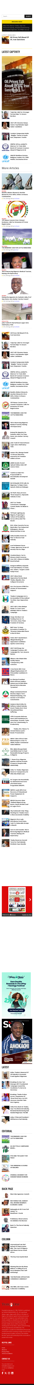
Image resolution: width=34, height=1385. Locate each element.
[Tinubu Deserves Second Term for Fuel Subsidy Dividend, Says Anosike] (5, 839)
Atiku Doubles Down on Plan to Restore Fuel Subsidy (18, 537)
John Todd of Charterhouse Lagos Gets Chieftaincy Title (19, 445)
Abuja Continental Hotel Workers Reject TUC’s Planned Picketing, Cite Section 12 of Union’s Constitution (18, 695)
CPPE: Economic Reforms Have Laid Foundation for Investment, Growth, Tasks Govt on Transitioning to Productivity (19, 720)
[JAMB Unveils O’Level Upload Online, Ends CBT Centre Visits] (5, 462)
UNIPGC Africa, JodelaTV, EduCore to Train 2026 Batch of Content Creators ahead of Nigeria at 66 (19, 147)
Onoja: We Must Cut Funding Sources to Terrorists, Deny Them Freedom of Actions (18, 620)
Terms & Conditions (7, 1353)
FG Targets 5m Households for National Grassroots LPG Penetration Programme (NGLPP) (19, 782)
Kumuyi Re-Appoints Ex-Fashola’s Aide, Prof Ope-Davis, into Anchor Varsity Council (16, 298)
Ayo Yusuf (16, 249)
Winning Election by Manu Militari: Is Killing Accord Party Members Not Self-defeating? (19, 1269)
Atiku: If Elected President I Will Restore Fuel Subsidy (19, 1118)
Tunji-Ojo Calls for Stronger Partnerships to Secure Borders (19, 114)
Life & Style (5, 321)
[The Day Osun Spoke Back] (5, 1256)
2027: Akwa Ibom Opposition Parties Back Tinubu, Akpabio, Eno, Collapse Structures (18, 579)
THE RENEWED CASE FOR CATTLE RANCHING (16, 248)
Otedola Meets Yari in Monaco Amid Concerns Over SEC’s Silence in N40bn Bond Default (19, 558)
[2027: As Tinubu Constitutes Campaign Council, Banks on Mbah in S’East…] (5, 502)
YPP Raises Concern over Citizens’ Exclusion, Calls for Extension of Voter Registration (15, 222)
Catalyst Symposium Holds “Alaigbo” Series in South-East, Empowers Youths (19, 135)
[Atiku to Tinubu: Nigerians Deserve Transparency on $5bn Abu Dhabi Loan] (5, 769)
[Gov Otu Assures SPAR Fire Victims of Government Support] (5, 586)
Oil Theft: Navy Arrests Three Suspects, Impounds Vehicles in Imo (19, 495)
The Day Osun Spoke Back (19, 1257)
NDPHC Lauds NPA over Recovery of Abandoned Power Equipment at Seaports (18, 793)
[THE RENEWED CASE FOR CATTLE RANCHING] (17, 237)
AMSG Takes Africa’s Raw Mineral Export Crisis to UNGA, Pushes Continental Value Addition (19, 741)
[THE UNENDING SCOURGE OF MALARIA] (5, 1165)
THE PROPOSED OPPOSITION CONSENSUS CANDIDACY (19, 1278)
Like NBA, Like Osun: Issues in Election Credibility (19, 1288)
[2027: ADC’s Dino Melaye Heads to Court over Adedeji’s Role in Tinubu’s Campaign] (5, 606)
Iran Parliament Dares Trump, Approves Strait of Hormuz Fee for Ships (19, 547)
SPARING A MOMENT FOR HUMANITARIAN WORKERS (19, 1176)
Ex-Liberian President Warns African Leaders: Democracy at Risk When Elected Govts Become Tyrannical (18, 683)
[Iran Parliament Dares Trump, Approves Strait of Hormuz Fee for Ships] (5, 545)
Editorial (4, 246)
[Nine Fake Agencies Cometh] (5, 1193)
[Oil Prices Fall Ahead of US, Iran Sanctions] (5, 40)
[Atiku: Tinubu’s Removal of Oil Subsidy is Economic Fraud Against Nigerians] (5, 1072)
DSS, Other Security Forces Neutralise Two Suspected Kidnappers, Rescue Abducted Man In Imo (19, 528)
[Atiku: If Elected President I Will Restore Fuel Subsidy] (5, 1116)
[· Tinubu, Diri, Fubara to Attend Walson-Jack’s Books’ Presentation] (5, 728)
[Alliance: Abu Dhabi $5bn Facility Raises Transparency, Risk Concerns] (5, 658)
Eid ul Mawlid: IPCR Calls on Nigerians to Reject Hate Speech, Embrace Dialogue (19, 485)
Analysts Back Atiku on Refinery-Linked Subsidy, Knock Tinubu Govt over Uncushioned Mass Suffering (18, 708)
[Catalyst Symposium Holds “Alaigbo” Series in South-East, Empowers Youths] (5, 133)
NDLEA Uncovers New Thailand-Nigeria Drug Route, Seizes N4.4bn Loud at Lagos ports (19, 803)
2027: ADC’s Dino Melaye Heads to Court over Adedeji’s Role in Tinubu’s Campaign (18, 609)
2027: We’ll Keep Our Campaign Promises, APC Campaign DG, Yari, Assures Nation (19, 651)
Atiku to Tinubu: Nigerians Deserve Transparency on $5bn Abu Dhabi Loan (19, 772)
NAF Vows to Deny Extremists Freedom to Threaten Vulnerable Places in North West (19, 630)
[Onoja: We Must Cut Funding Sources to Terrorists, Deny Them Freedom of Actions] (5, 616)
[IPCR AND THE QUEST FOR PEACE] (5, 1155)
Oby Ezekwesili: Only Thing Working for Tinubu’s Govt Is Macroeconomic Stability (19, 813)
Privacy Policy (5, 1351)
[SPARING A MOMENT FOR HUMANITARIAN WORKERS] (5, 1174)
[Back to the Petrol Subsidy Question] (5, 1224)
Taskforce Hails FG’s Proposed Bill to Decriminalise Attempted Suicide (19, 475)
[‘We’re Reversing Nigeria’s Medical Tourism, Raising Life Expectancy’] (17, 260)
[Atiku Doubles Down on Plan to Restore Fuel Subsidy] (5, 535)
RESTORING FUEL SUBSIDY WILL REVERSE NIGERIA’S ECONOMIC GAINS (19, 1203)
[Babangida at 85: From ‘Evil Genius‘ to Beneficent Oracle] (5, 1208)
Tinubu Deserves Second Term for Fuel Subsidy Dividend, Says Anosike (18, 842)
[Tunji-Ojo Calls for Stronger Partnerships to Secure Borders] (5, 111)
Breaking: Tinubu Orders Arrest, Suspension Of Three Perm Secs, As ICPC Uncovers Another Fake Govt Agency (16, 27)
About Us (4, 1350)
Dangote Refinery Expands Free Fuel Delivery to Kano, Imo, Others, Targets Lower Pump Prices (19, 568)
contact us (11, 1368)
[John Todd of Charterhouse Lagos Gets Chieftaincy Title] (17, 312)
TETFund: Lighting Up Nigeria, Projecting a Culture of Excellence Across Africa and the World (17, 517)
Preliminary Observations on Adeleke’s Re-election (19, 1220)
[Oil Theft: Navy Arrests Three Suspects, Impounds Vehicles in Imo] (5, 492)
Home (3, 1348)
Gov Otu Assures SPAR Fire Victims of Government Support (19, 588)
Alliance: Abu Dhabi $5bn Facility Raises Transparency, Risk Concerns (18, 661)
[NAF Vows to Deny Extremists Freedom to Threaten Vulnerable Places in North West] (5, 626)
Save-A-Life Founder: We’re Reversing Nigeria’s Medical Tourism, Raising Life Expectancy (19, 832)
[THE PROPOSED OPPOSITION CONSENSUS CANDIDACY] (5, 1276)
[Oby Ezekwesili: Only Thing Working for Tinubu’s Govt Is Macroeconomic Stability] (5, 810)
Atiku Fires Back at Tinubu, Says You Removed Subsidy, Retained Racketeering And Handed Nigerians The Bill (19, 1110)
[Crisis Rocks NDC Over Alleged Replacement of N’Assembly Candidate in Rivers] (5, 668)
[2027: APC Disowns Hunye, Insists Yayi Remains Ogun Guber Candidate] (5, 122)
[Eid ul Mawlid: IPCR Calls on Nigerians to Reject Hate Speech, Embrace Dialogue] (5, 482)
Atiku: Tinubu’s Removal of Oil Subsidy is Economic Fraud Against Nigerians (19, 1074)
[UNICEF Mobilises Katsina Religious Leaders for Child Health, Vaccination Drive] (5, 155)
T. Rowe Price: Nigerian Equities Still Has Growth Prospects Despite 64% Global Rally (18, 762)
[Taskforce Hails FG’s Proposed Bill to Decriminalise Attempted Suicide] (5, 472)
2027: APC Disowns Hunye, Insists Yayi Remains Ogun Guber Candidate (19, 125)
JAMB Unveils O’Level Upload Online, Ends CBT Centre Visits (18, 465)
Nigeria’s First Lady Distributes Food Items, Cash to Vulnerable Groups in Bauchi (19, 822)
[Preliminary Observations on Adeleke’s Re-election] (5, 1218)
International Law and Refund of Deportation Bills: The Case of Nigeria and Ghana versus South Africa (18, 1248)
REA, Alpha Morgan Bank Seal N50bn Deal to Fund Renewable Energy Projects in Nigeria (19, 752)
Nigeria (4, 191)
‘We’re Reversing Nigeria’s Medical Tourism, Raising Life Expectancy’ (16, 272)
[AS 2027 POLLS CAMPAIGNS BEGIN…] (5, 1145)
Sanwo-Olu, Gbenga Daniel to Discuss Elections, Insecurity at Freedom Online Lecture (19, 455)
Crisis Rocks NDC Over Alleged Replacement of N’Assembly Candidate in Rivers (18, 672)
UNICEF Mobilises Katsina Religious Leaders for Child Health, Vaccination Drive (19, 157)
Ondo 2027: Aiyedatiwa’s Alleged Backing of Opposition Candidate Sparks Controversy (18, 640)
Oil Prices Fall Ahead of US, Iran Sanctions (19, 38)
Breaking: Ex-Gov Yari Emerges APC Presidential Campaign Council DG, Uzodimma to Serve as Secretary (19, 1086)
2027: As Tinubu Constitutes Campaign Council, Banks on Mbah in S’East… (19, 505)
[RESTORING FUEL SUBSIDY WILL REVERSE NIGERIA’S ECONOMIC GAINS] (5, 1200)
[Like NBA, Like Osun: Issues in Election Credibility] (5, 1286)
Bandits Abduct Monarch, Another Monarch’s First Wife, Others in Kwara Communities (15, 194)
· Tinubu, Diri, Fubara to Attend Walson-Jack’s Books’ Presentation (19, 731)
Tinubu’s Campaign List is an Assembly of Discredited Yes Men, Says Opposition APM (19, 599)
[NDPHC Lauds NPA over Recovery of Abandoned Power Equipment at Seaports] (5, 789)
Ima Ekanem (16, 198)
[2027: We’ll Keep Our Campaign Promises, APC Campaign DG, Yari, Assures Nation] (5, 647)
